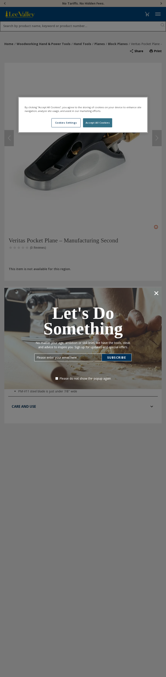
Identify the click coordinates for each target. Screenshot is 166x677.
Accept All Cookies (98, 122)
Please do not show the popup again (85, 378)
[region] (83, 115)
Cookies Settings (66, 122)
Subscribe (116, 357)
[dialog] (83, 338)
